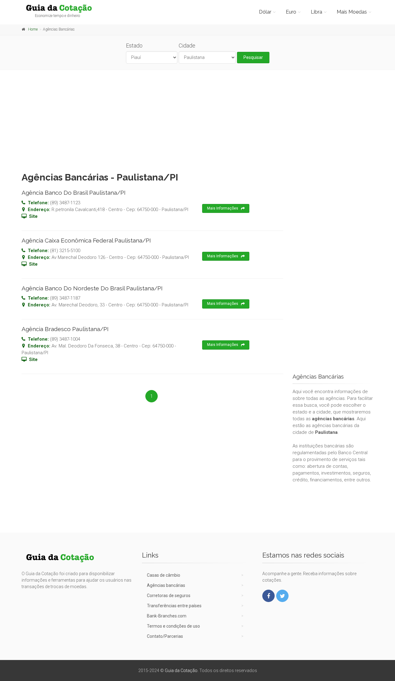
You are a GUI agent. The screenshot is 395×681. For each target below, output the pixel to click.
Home (33, 29)
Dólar (265, 12)
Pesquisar (253, 57)
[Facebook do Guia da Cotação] (268, 596)
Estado (134, 45)
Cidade (187, 45)
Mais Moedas (352, 12)
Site (33, 216)
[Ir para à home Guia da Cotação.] (62, 8)
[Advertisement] (197, 119)
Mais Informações (222, 208)
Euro (291, 12)
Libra (316, 12)
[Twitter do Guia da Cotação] (282, 596)
